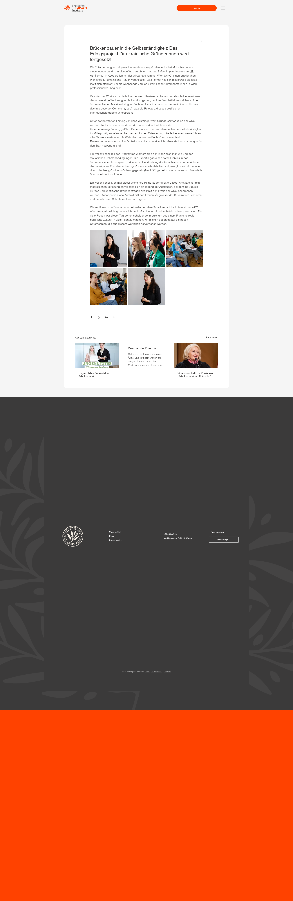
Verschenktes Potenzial (142, 348)
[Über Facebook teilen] (91, 317)
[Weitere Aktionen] (201, 41)
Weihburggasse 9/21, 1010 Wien (178, 538)
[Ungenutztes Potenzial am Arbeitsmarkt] (97, 355)
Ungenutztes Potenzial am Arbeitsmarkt (94, 375)
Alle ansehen (212, 337)
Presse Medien (115, 540)
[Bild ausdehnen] (108, 248)
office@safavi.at (171, 534)
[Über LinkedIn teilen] (106, 317)
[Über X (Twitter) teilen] (99, 317)
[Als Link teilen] (113, 317)
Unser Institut (115, 532)
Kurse (111, 536)
